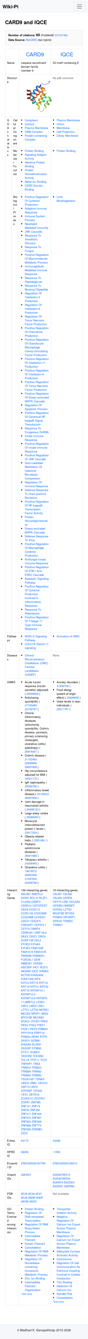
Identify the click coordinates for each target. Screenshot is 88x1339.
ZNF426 (36, 1114)
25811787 (63, 709)
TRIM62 (36, 1075)
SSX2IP (26, 1048)
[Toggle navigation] (79, 6)
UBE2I (25, 1083)
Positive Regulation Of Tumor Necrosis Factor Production (37, 386)
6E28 (24, 1197)
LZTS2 (34, 1010)
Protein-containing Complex (36, 137)
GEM (37, 959)
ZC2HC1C (27, 1098)
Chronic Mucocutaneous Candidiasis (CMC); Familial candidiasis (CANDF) (37, 665)
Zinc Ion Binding (35, 1278)
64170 (24, 1140)
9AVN (32, 1201)
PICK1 (25, 1029)
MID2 (44, 1013)
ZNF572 (26, 1118)
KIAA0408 (37, 975)
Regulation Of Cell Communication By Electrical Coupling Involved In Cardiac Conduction (69, 1270)
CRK (65, 902)
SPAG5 (57, 921)
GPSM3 (58, 905)
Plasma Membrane (36, 128)
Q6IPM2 (69, 1186)
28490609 (32, 694)
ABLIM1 (26, 894)
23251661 (39, 840)
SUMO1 (35, 1052)
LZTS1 (25, 1010)
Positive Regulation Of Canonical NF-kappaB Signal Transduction (37, 418)
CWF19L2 (40, 932)
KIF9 (37, 979)
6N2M (31, 1197)
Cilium (60, 124)
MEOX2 (26, 1013)
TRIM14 (26, 1067)
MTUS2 (69, 913)
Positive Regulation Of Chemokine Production (37, 332)
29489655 (73, 697)
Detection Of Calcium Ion (64, 1288)
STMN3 (36, 1048)
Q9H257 (26, 1175)
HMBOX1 (26, 963)
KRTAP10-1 (37, 990)
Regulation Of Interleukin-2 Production (33, 297)
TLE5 (43, 1060)
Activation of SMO (68, 636)
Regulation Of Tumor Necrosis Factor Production (36, 320)
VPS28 (37, 1091)
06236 (24, 1152)
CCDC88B (27, 917)
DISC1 (33, 936)
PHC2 (32, 1025)
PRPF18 (39, 1033)
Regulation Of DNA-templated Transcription (34, 1216)
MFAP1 (36, 1013)
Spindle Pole (64, 1294)
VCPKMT (26, 1091)
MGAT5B (58, 913)
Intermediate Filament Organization (32, 1286)
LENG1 (40, 1002)
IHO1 (36, 967)
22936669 (31, 763)
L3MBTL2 (29, 1002)
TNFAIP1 (26, 1064)
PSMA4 (26, 1037)
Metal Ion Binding (35, 182)
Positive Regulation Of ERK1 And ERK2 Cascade (37, 571)
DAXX (24, 936)
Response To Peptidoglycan (33, 280)
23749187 (31, 709)
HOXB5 (38, 963)
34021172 (31, 778)
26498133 (32, 809)
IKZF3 (44, 967)
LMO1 (24, 1006)
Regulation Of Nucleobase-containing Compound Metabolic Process (36, 1266)
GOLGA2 (74, 902)
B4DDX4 (69, 1182)
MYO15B (26, 1017)
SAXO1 (25, 1040)
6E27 (38, 1194)
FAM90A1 (38, 956)
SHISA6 (26, 1044)
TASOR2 (26, 1056)
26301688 (31, 856)
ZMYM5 (36, 1102)
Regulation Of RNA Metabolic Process (36, 1253)
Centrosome (64, 1259)
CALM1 (57, 894)
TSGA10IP (27, 1079)
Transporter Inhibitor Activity (67, 1211)
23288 (56, 1140)
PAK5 (44, 1021)
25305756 (31, 786)
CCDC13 (34, 909)
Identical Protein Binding (35, 164)
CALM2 (67, 894)
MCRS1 (44, 1010)
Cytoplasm (31, 120)
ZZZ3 (24, 1133)
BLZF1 (43, 898)
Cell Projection (66, 132)
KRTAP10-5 (28, 998)
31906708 (63, 686)
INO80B (26, 971)
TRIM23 (36, 1067)
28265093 (32, 817)
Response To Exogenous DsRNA (37, 430)
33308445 (31, 863)
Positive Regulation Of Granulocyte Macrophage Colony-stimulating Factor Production (37, 347)
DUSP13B (27, 940)
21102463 (31, 759)
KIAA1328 (27, 979)
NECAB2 (38, 1017)
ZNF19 (36, 1106)
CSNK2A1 (27, 932)
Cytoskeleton (33, 1247)
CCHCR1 (39, 917)
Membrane (63, 128)
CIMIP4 (35, 929)
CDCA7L (36, 921)
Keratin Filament (35, 1244)
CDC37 (25, 921)
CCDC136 (27, 913)
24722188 (61, 35)
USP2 (34, 1087)
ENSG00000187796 (33, 1163)
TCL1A (25, 1060)
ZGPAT (25, 1102)
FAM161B (40, 952)
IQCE (66, 54)
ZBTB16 (34, 1094)
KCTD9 (25, 975)
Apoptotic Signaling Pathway (37, 580)
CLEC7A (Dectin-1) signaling (36, 646)
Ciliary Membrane (67, 135)
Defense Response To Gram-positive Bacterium (36, 494)
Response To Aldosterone (33, 611)
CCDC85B (40, 913)
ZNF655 (36, 1121)
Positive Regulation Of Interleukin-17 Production (37, 362)
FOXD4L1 (27, 959)
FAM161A (27, 952)
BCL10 (34, 898)
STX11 (25, 1052)
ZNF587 (36, 1118)
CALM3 (57, 898)
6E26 (31, 1194)
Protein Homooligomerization (36, 521)
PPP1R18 (27, 1033)
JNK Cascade (33, 231)
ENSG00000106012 (65, 1163)
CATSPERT (39, 905)
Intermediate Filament (32, 1238)
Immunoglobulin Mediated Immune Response (36, 270)
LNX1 (41, 1006)
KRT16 (43, 983)
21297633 (31, 879)
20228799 (31, 883)
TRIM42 (36, 1071)
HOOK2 (57, 909)
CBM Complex (34, 132)
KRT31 (34, 986)
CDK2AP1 (27, 925)
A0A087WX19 (61, 1175)
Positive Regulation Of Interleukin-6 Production (37, 374)
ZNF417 (26, 1114)
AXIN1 (25, 898)
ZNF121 (26, 1106)
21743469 (31, 705)
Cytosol (29, 124)
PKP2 (33, 1029)
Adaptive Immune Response (36, 210)
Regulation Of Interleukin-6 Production (33, 309)
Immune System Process (35, 218)
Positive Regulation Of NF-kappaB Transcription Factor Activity (37, 507)
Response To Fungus (33, 249)
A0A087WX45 (61, 1178)
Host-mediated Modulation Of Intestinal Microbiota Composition (34, 470)
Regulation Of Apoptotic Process (36, 407)
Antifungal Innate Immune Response (36, 561)
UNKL (33, 1083)
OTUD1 (35, 1021)
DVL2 (37, 940)
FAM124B (37, 948)
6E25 (24, 1194)
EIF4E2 (25, 948)
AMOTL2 (37, 894)
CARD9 (35, 54)
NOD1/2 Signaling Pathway (36, 638)
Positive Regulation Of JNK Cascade (37, 457)
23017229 (31, 832)
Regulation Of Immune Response (36, 484)
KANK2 (43, 971)
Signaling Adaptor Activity (36, 156)
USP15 (25, 1087)
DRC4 (41, 936)
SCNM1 (36, 1040)
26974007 (31, 751)
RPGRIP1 (69, 917)
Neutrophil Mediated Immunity (36, 226)
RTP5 (43, 1037)
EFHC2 (25, 944)
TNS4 (36, 1064)
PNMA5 (43, 1029)
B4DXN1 (58, 1186)
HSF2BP (26, 967)
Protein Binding (34, 151)
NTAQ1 (25, 1021)
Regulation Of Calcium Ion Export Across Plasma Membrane (68, 1241)
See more (27, 1294)
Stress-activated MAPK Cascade (35, 530)
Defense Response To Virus (36, 538)
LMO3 (33, 1006)
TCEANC (38, 1056)
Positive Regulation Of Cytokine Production (37, 201)
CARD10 (26, 905)
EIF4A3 (35, 944)
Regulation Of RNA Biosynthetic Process (36, 1228)
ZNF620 (26, 1121)
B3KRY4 (58, 1182)
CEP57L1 (40, 925)
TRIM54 (26, 1075)
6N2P (39, 1197)
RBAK (35, 1037)
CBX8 (24, 909)
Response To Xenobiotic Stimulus (33, 239)
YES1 (24, 1094)
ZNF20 (25, 1110)
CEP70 (25, 929)
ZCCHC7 (39, 1098)
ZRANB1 (37, 1129)
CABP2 (36, 902)
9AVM (24, 1201)
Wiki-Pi (10, 6)
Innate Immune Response (34, 438)
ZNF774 (36, 1125)
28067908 (31, 767)
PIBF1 (41, 1025)
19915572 (31, 871)
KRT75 (25, 990)
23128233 (43, 794)
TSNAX (40, 1079)
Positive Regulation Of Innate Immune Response (37, 447)
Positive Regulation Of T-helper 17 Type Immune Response (37, 623)
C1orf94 (26, 902)
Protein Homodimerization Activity (36, 174)
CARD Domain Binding (34, 187)
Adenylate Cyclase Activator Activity (68, 1253)
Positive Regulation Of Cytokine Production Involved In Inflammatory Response (37, 596)
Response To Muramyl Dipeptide (36, 287)
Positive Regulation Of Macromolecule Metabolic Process (37, 258)
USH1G (42, 1083)
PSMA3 (57, 917)
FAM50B (26, 956)
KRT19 (25, 986)
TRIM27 (58, 925)
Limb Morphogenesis (66, 199)
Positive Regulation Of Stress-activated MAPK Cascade (37, 397)
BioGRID (31, 40)
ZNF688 (26, 1125)
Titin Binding (64, 1282)
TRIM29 (26, 1071)
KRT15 (34, 983)
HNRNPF (69, 905)
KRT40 (44, 986)
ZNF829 (26, 1129)
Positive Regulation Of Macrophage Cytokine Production (37, 549)
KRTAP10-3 (28, 994)
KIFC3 (25, 983)
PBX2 (24, 1025)
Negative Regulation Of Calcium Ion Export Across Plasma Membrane (68, 1224)
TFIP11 (34, 1060)
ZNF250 (35, 1110)
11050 (56, 1152)
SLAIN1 (36, 1044)
